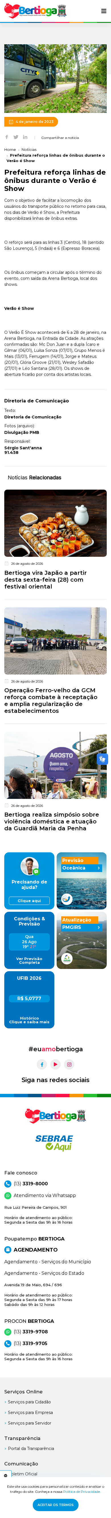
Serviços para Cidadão (29, 1402)
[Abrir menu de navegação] (104, 11)
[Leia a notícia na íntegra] (55, 541)
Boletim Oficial (22, 1474)
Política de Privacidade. (82, 1491)
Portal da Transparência (31, 1448)
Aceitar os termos (56, 1505)
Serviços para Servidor (29, 1423)
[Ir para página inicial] (35, 11)
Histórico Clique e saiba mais (29, 1020)
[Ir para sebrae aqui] (55, 1143)
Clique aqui (29, 901)
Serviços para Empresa (30, 1412)
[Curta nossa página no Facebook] (42, 1064)
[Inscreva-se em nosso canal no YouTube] (55, 1064)
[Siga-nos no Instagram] (69, 1064)
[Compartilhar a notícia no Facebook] (6, 136)
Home (10, 149)
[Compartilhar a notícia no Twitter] (16, 136)
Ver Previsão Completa (29, 960)
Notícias (29, 149)
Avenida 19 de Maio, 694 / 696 (38, 1294)
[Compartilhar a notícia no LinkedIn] (25, 136)
